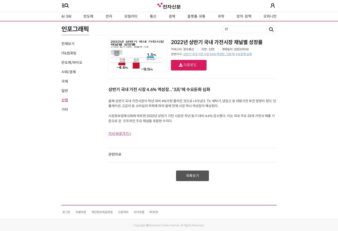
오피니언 (270, 16)
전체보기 (68, 44)
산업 (64, 100)
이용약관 (81, 212)
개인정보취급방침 (102, 212)
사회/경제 (68, 72)
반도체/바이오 (71, 62)
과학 (221, 16)
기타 (64, 109)
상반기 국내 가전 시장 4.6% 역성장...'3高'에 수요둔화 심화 (217, 54)
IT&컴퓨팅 (68, 53)
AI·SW (66, 16)
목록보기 (192, 176)
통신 (153, 16)
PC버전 (153, 212)
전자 (109, 16)
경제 (172, 16)
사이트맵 (139, 212)
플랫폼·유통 (196, 16)
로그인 (66, 212)
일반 (64, 91)
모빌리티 (131, 16)
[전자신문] (169, 5)
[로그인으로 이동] (273, 5)
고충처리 (123, 212)
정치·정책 (243, 16)
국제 (64, 81)
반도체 (88, 16)
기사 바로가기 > (119, 134)
